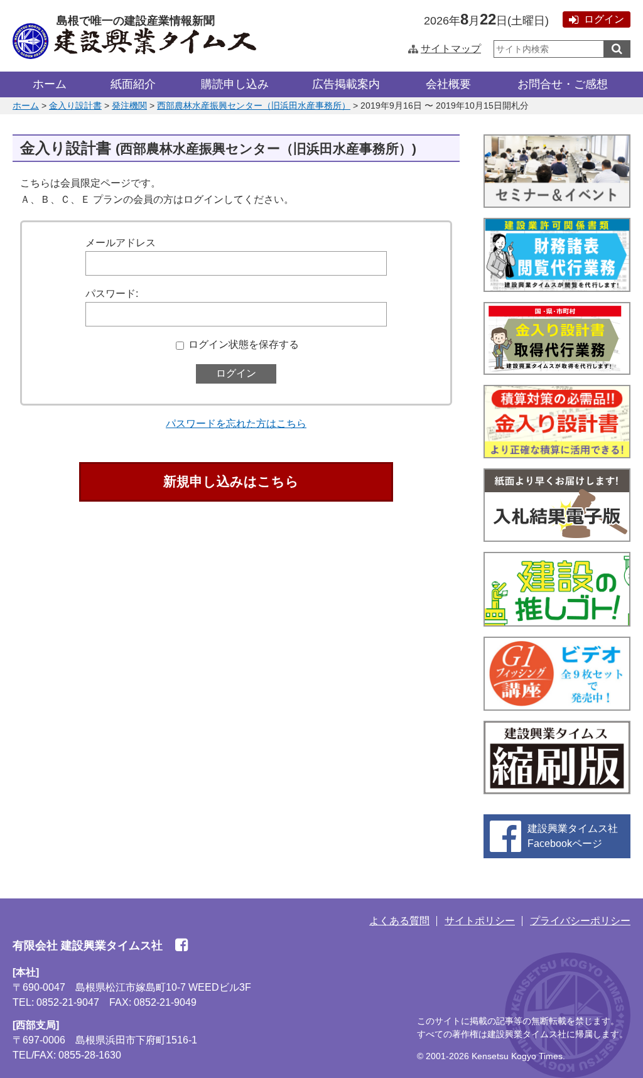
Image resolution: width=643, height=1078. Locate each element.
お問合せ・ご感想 (562, 84)
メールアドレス (120, 242)
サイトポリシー (480, 920)
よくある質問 (399, 920)
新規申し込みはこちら (231, 481)
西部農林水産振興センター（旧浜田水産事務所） (253, 105)
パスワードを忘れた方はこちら (236, 423)
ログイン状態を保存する (243, 344)
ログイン (604, 19)
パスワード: (111, 293)
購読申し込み (235, 84)
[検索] (616, 49)
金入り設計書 (75, 105)
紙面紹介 (133, 84)
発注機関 (129, 105)
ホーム (50, 84)
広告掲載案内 (346, 84)
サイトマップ (451, 48)
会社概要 (448, 84)
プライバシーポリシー (580, 920)
